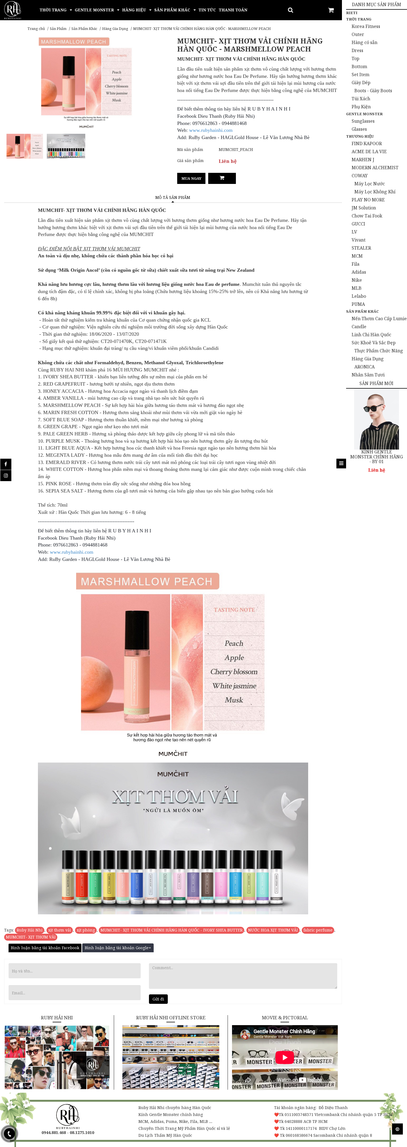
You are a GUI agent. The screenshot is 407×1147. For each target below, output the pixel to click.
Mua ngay (191, 178)
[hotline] (9, 1133)
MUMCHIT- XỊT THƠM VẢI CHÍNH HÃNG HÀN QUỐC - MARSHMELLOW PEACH (202, 28)
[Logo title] (12, 9)
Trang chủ (36, 28)
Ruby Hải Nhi (30, 930)
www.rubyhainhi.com (211, 130)
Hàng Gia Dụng (115, 28)
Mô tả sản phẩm (172, 197)
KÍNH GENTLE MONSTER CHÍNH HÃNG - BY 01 (376, 457)
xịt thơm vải (59, 930)
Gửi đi (158, 999)
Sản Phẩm (58, 28)
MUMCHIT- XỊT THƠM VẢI (31, 937)
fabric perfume (318, 930)
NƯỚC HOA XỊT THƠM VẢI (273, 930)
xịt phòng (86, 930)
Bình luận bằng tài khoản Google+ (118, 947)
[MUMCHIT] (66, 146)
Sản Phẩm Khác (84, 28)
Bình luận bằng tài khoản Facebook (45, 947)
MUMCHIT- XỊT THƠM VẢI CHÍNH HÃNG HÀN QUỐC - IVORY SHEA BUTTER (172, 930)
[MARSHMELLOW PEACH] (25, 146)
